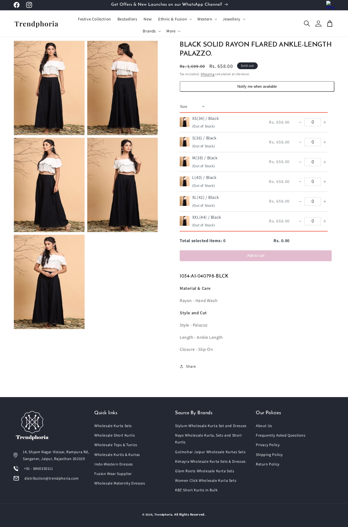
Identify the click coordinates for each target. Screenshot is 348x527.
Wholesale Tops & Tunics (115, 444)
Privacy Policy (267, 444)
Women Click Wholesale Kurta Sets (205, 480)
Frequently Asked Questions (281, 435)
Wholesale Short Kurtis (114, 435)
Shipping (208, 74)
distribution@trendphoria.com (51, 478)
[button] (174, 19)
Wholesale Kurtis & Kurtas (117, 454)
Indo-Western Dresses (113, 464)
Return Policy (267, 464)
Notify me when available (257, 86)
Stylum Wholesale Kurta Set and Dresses (211, 425)
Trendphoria (163, 514)
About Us (264, 425)
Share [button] (191, 366)
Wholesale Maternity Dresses (119, 483)
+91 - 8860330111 (38, 468)
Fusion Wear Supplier (113, 473)
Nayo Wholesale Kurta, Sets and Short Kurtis (208, 438)
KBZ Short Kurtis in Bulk (196, 490)
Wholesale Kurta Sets (113, 425)
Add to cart (256, 256)
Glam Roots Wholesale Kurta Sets (204, 470)
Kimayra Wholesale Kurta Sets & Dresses (210, 461)
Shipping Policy (269, 454)
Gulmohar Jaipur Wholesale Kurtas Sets (210, 451)
